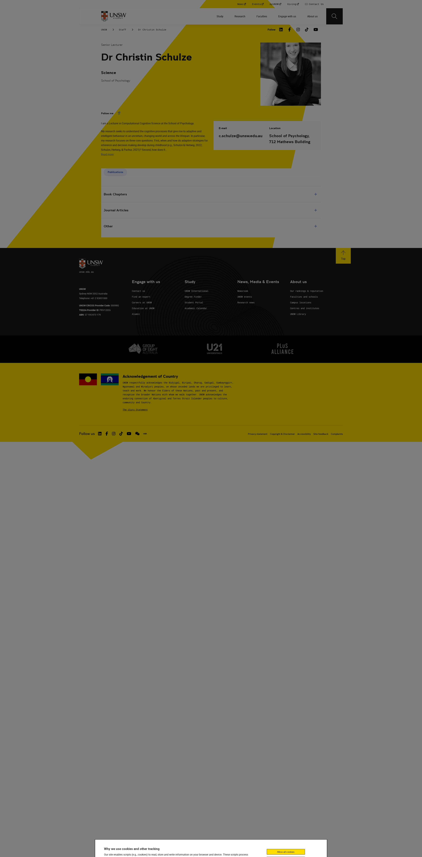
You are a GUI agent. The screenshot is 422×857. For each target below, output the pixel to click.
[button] (343, 256)
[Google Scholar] (119, 113)
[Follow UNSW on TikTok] (121, 433)
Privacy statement (257, 434)
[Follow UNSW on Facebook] (107, 433)
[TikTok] (306, 29)
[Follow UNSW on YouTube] (129, 433)
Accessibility (304, 434)
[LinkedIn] (281, 29)
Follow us (87, 434)
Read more (107, 154)
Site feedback (320, 434)
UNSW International (196, 290)
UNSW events (244, 296)
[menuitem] (220, 16)
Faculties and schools (304, 296)
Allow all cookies (285, 851)
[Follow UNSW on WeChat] (137, 433)
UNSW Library (298, 314)
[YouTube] (315, 29)
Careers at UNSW (142, 302)
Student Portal (194, 302)
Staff (122, 29)
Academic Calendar (196, 308)
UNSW (104, 29)
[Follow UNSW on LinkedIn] (99, 433)
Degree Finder (193, 296)
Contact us (138, 290)
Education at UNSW (143, 308)
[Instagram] (298, 29)
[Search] (334, 16)
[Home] (113, 16)
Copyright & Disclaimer (282, 434)
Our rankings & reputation (306, 290)
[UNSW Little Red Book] (145, 433)
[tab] (115, 172)
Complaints (337, 434)
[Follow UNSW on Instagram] (113, 433)
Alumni (136, 314)
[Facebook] (289, 29)
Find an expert (141, 296)
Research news (246, 302)
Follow (271, 29)
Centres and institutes (304, 308)
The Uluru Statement (135, 409)
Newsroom (242, 290)
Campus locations (300, 302)
